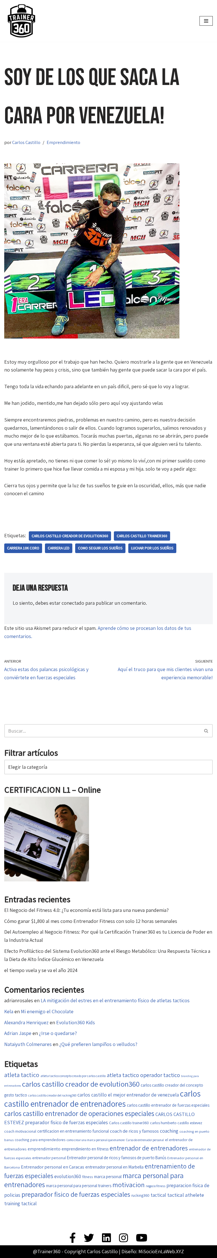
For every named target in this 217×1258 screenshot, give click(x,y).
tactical (158, 1195)
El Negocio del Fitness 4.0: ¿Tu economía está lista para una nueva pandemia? (86, 910)
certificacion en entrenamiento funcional (73, 1131)
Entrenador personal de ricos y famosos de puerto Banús (116, 1157)
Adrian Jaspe (17, 1033)
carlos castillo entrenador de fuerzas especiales (168, 1105)
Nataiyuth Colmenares (28, 1044)
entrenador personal (49, 1157)
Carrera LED (59, 548)
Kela (8, 1011)
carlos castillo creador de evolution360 (70, 535)
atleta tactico (21, 1075)
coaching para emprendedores (40, 1139)
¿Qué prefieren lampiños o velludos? (98, 1044)
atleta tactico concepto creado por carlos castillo (73, 1076)
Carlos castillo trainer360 (142, 535)
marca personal (107, 1176)
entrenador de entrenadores (149, 1148)
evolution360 (67, 1176)
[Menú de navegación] (206, 21)
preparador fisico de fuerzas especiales (75, 1194)
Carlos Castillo (26, 142)
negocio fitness (155, 1186)
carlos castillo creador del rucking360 (52, 1095)
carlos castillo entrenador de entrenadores (102, 1098)
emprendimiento (44, 1149)
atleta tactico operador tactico (143, 1075)
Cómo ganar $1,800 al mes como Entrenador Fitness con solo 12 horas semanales (90, 921)
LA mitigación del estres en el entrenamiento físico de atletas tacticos (115, 1000)
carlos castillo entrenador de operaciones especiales (79, 1113)
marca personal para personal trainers (78, 1185)
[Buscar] (206, 730)
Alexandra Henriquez (26, 1022)
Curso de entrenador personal (145, 1140)
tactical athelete (185, 1194)
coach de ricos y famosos (134, 1131)
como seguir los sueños (100, 548)
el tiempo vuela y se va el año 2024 (40, 970)
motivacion (128, 1184)
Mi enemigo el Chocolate (47, 1011)
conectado (73, 603)
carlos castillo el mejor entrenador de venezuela (128, 1094)
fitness (87, 1176)
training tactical (20, 1203)
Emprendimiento (63, 142)
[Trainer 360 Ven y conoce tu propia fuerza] (21, 21)
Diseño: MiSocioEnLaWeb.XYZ (152, 1251)
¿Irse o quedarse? (58, 1033)
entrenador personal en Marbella (114, 1167)
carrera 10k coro (23, 548)
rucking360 (140, 1195)
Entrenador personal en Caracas (52, 1167)
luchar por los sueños (152, 548)
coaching (169, 1131)
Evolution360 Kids (75, 1022)
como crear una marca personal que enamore (96, 1140)
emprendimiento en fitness (85, 1149)
